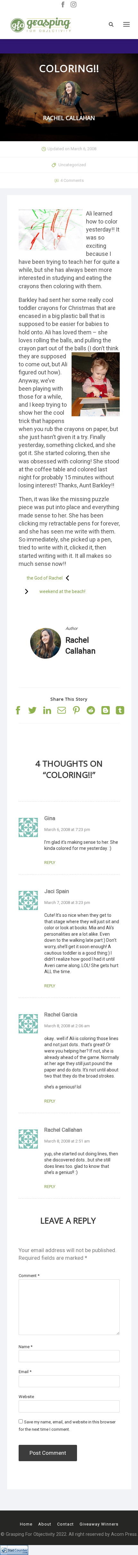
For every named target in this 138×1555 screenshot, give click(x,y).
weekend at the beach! (62, 591)
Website (26, 1396)
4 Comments (72, 180)
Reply (49, 862)
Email (25, 1371)
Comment (29, 1275)
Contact (65, 1524)
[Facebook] (62, 5)
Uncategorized (72, 164)
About (44, 1524)
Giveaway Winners (99, 1524)
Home (26, 1524)
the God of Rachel (45, 578)
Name (25, 1346)
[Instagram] (73, 5)
